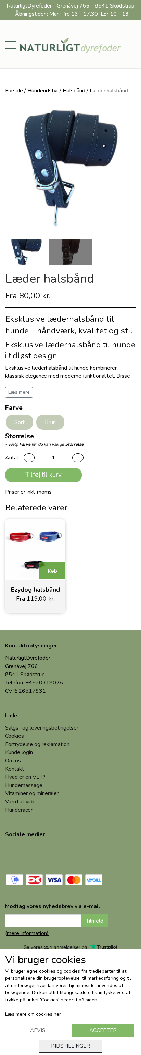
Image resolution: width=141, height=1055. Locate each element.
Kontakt (14, 769)
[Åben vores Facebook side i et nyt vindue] (15, 854)
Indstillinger (70, 1046)
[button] (29, 457)
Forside (14, 90)
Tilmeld (94, 921)
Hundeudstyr (42, 90)
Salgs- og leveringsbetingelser (41, 728)
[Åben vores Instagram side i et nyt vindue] (38, 854)
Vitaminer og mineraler (32, 793)
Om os (13, 760)
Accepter (103, 1030)
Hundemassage (23, 785)
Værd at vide (20, 801)
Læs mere (19, 392)
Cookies (14, 736)
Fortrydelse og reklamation (37, 744)
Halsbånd (74, 90)
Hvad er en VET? (25, 777)
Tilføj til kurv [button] (43, 474)
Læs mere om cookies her (33, 1014)
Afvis (38, 1030)
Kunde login (19, 752)
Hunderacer (19, 810)
